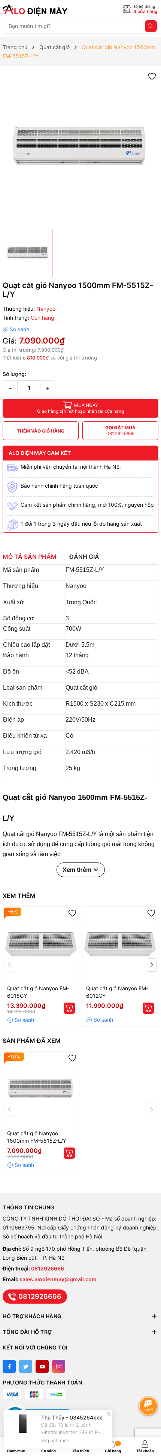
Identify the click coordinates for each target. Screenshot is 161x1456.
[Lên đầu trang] (149, 1386)
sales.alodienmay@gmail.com (58, 1279)
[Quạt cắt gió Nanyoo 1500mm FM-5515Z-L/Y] (41, 1089)
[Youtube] (42, 1366)
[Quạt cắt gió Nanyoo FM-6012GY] (120, 944)
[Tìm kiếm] (151, 26)
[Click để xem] (80, 147)
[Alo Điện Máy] (36, 10)
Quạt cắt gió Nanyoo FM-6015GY (38, 992)
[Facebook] (9, 1366)
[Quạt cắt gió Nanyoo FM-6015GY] (41, 944)
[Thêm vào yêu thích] (152, 76)
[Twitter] (25, 1366)
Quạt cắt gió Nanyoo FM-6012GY (117, 992)
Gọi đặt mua (120, 430)
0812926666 (47, 1268)
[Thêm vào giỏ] (69, 1008)
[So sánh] (16, 329)
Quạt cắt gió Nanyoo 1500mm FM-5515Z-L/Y (37, 1137)
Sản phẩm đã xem (32, 1040)
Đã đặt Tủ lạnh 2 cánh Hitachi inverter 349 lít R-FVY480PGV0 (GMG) (70, 1432)
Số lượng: (14, 374)
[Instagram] (58, 1366)
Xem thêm (19, 895)
